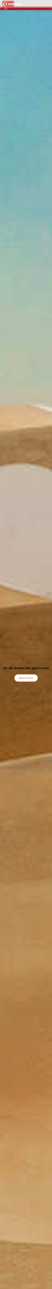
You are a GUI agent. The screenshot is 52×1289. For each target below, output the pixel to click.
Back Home (26, 678)
